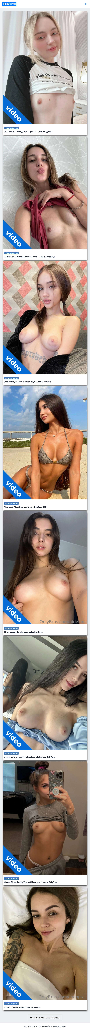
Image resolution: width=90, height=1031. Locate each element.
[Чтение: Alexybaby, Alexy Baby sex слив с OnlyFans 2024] (45, 443)
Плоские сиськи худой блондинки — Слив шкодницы (28, 132)
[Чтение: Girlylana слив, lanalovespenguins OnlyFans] (45, 568)
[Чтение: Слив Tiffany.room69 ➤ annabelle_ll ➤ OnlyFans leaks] (45, 318)
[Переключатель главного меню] (85, 4)
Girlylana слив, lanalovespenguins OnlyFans (23, 632)
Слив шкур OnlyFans (11, 128)
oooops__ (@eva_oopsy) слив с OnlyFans (22, 1007)
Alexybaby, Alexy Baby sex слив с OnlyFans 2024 (25, 507)
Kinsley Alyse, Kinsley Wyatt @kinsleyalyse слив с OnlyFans (30, 882)
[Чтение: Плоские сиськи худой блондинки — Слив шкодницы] (45, 68)
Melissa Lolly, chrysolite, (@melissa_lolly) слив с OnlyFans (29, 757)
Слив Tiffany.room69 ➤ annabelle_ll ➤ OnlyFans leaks (27, 382)
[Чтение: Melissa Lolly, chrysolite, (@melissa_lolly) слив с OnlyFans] (45, 693)
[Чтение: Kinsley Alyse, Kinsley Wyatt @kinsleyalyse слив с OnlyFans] (45, 818)
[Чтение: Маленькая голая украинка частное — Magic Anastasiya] (45, 193)
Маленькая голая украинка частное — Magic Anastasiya (29, 257)
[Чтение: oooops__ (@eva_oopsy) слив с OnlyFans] (45, 943)
